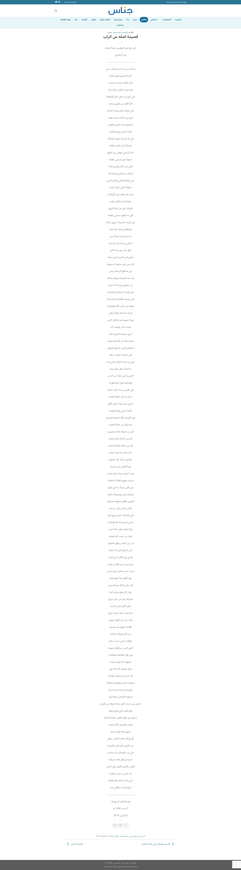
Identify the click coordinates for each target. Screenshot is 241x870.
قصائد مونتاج (105, 19)
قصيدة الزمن (76, 844)
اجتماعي (154, 19)
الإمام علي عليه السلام (120, 32)
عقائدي (144, 19)
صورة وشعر (118, 19)
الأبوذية (84, 19)
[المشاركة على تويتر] (120, 825)
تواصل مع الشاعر (70, 2)
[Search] (56, 10)
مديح (135, 19)
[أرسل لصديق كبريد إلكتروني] (114, 825)
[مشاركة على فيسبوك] (125, 825)
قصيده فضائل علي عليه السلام (156, 844)
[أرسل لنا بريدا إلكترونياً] (59, 2)
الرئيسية (178, 19)
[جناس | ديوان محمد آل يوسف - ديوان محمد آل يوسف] (120, 10)
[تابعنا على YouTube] (56, 2)
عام (76, 19)
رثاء (127, 19)
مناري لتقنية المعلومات (113, 866)
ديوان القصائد (65, 19)
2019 (98, 836)
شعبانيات (120, 25)
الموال (93, 19)
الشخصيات (167, 19)
